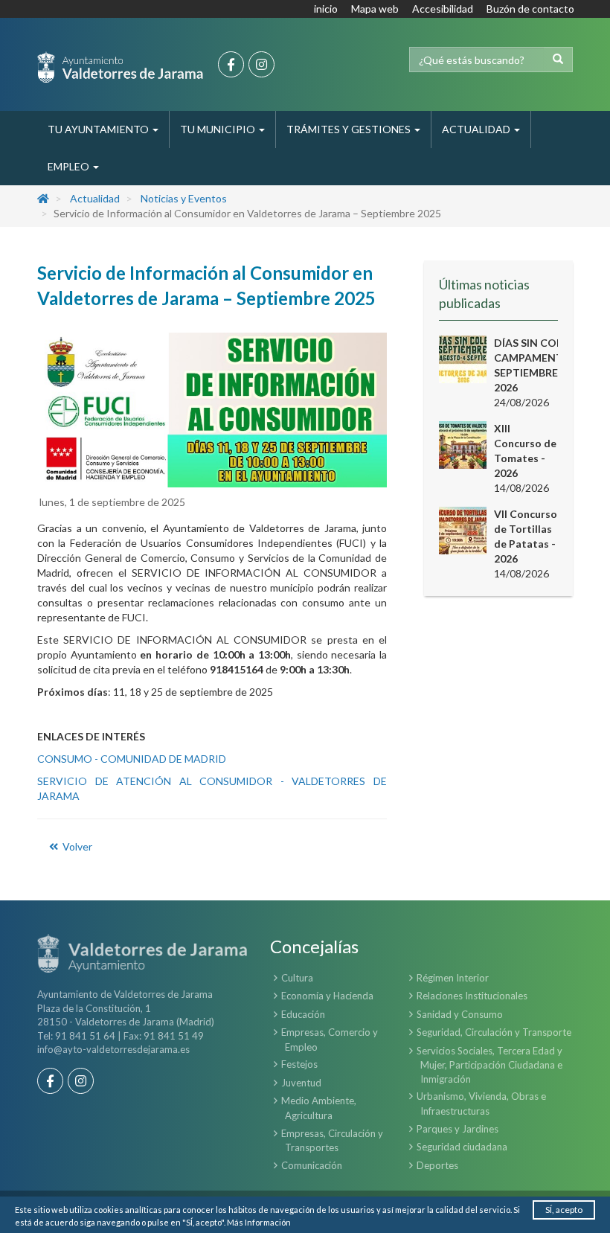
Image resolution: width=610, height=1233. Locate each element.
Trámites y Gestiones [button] (349, 129)
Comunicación (311, 1165)
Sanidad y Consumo (460, 1014)
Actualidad (95, 198)
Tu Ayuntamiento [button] (99, 129)
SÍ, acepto (563, 1209)
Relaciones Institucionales (472, 996)
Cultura (297, 978)
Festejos (299, 1064)
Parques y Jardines (457, 1129)
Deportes (437, 1165)
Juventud (301, 1083)
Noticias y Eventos (184, 198)
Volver (76, 846)
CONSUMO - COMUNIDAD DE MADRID (131, 758)
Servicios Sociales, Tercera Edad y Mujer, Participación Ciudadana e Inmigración (489, 1065)
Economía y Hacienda (327, 996)
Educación (303, 1014)
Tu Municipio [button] (218, 129)
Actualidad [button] (477, 129)
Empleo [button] (70, 166)
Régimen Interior (453, 978)
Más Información (259, 1222)
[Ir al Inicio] (120, 67)
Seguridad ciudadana (462, 1147)
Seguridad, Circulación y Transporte (494, 1032)
